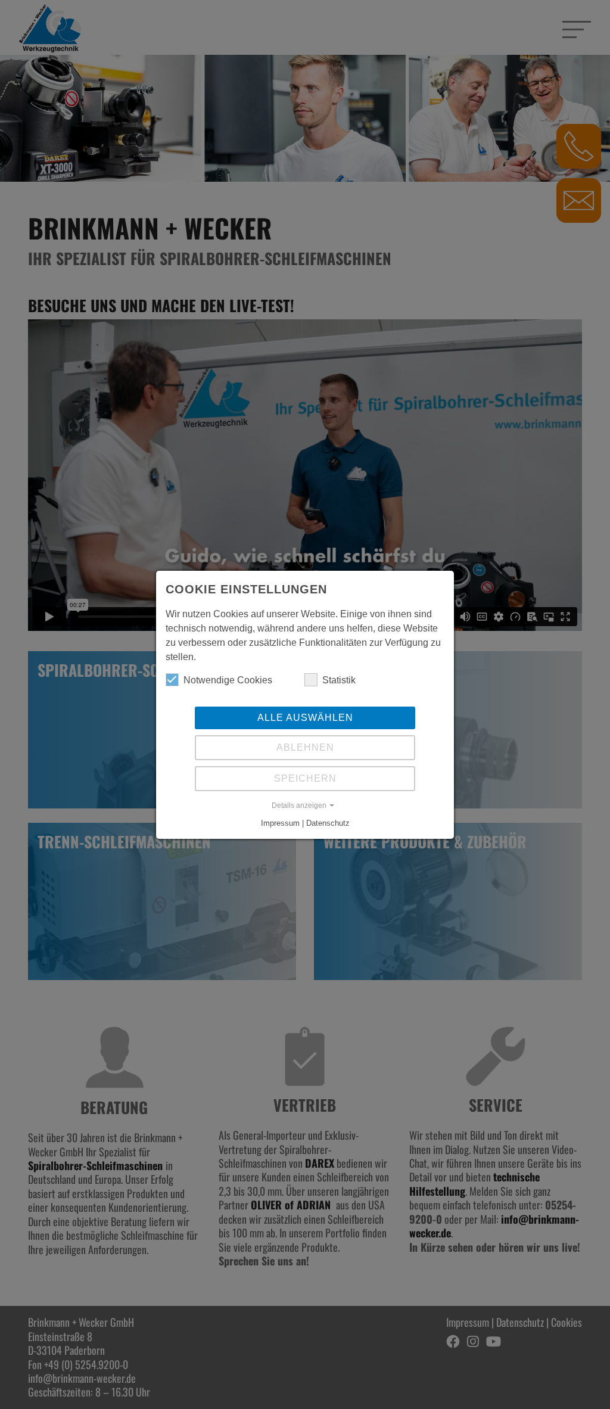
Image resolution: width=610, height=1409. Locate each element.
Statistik (339, 680)
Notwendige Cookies (227, 680)
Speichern (305, 778)
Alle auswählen (305, 718)
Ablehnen (305, 747)
